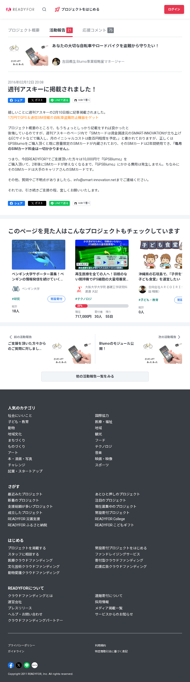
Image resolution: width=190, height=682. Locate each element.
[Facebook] (11, 665)
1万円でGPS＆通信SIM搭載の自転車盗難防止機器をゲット (53, 118)
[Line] (27, 665)
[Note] (35, 665)
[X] (19, 665)
